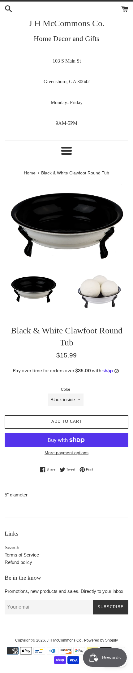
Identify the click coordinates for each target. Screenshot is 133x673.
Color (65, 389)
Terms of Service (22, 554)
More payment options (66, 452)
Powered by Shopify (101, 640)
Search (12, 547)
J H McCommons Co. (67, 23)
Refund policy (18, 562)
